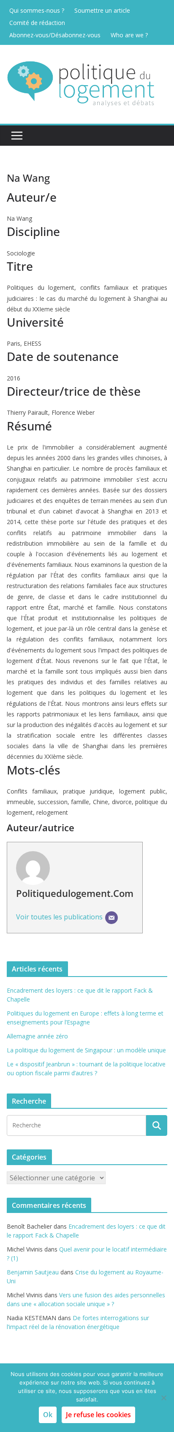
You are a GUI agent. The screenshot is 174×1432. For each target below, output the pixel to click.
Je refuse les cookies (98, 1414)
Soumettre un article (102, 10)
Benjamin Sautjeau (33, 1272)
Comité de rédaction (37, 23)
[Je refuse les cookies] (163, 1397)
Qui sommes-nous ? (36, 10)
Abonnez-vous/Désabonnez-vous (55, 35)
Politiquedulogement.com (74, 893)
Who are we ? (129, 35)
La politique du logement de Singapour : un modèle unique (86, 1050)
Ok (47, 1414)
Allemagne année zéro (37, 1036)
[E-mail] (111, 917)
